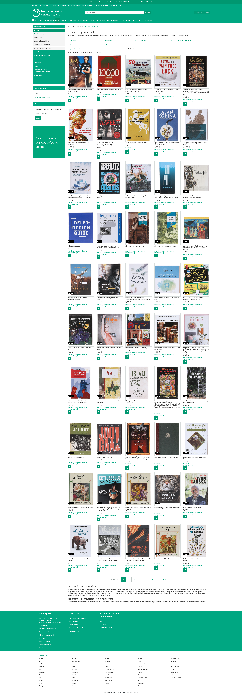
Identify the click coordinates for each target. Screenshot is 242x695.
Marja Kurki (108, 680)
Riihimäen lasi (142, 678)
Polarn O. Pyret (143, 669)
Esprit (41, 680)
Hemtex (74, 675)
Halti (73, 667)
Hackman (75, 664)
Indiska (74, 686)
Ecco (40, 678)
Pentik (140, 667)
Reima (140, 675)
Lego (106, 664)
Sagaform (141, 686)
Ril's (139, 680)
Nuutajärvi (141, 664)
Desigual (42, 672)
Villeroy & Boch (176, 678)
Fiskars (74, 658)
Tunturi (173, 664)
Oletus (89, 52)
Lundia (107, 675)
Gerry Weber (76, 661)
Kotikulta (108, 658)
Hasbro (74, 669)
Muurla (107, 686)
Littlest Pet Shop (110, 669)
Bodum (41, 667)
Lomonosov (109, 672)
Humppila (75, 680)
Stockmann (175, 658)
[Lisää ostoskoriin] (69, 100)
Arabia (41, 664)
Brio (40, 669)
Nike (139, 661)
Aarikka (41, 658)
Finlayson (42, 686)
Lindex (107, 667)
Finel (40, 683)
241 (152, 579)
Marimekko (108, 678)
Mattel (107, 683)
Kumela (107, 661)
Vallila (173, 669)
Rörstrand (141, 683)
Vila (172, 675)
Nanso (140, 658)
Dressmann (43, 675)
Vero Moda (174, 672)
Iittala (74, 683)
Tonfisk (173, 661)
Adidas (41, 661)
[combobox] (118, 12)
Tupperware (175, 667)
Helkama (75, 672)
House (74, 678)
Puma (140, 672)
